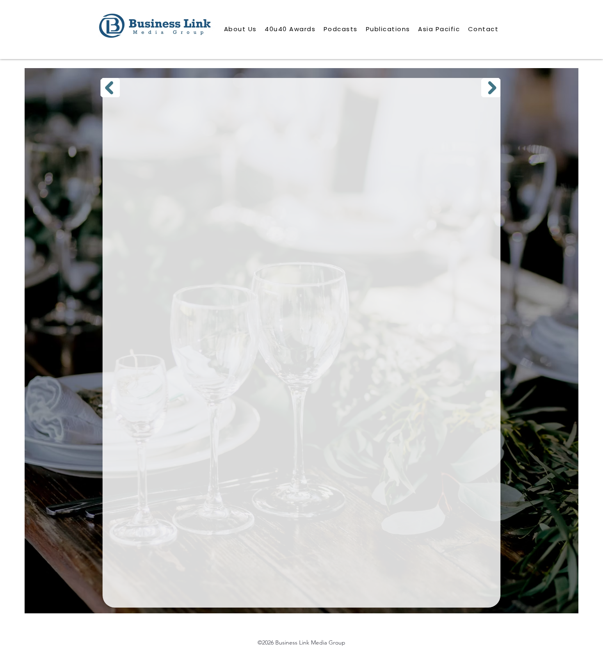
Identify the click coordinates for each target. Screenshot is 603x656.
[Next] (490, 87)
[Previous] (110, 87)
